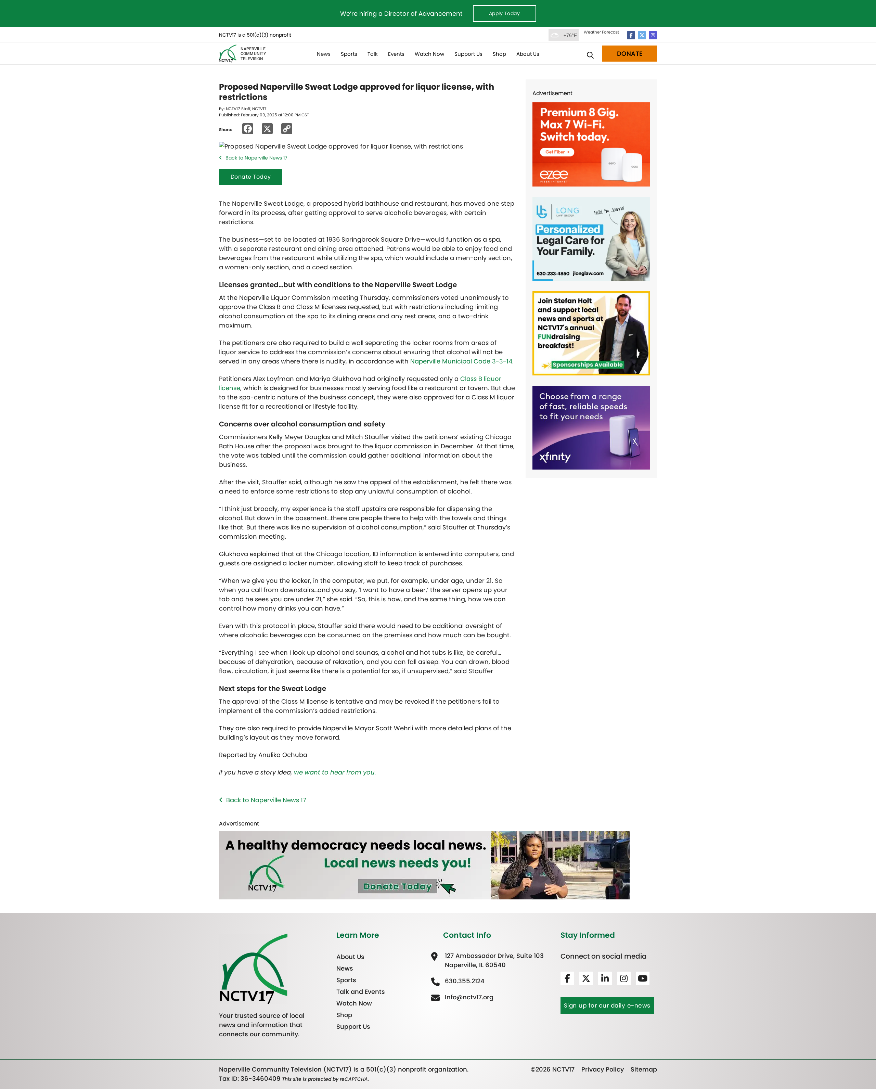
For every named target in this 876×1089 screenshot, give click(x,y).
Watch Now (429, 53)
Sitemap (644, 1069)
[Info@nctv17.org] (468, 997)
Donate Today (251, 177)
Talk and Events (360, 991)
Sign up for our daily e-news (607, 1005)
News (324, 53)
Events (396, 53)
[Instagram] (653, 35)
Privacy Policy (602, 1069)
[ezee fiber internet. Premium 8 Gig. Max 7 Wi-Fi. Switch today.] (591, 144)
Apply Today (504, 13)
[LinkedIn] (605, 978)
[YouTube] (642, 978)
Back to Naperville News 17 (256, 157)
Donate (630, 53)
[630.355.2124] (464, 981)
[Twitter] (642, 35)
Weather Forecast (601, 32)
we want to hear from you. (335, 772)
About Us (527, 53)
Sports (349, 53)
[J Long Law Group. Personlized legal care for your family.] (591, 238)
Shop (499, 53)
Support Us (468, 53)
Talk (373, 53)
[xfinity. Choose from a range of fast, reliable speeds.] (591, 427)
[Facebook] (631, 35)
